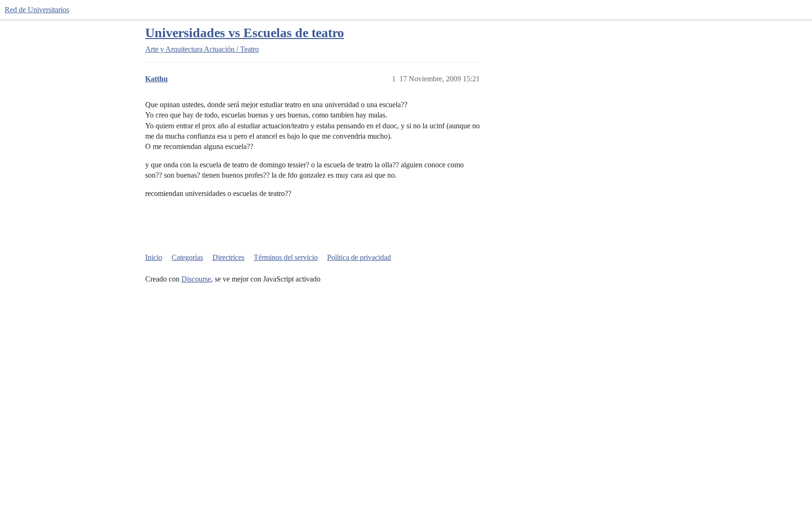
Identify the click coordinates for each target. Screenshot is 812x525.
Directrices (228, 257)
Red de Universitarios (37, 10)
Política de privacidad (359, 257)
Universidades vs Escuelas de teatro (244, 32)
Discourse (196, 279)
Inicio (153, 257)
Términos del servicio (286, 257)
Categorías (187, 257)
